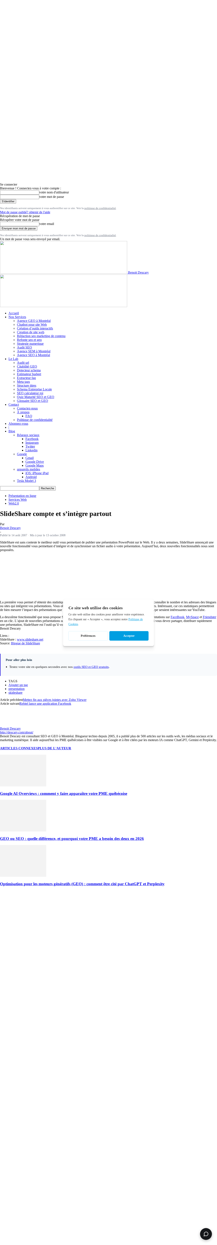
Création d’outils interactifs (35, 328)
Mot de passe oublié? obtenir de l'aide (25, 212)
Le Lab (13, 359)
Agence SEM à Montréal (33, 351)
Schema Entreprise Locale (34, 389)
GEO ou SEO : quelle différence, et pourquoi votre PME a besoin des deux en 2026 (72, 838)
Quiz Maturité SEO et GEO (35, 397)
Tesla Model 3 (26, 481)
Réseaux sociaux (28, 435)
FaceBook (177, 617)
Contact (13, 404)
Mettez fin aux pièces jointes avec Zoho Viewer (54, 700)
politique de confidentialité (100, 208)
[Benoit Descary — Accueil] (63, 306)
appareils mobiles (28, 469)
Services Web (17, 499)
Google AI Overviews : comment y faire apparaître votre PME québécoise (63, 793)
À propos (23, 412)
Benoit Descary (10, 528)
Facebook (32, 439)
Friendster (209, 617)
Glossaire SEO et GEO (32, 401)
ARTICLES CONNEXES (19, 748)
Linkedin (31, 450)
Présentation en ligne (22, 496)
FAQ (28, 416)
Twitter (30, 446)
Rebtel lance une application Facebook (45, 703)
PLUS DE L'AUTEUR (54, 748)
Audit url (23, 362)
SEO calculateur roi (30, 393)
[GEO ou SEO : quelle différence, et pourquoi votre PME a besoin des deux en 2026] (23, 830)
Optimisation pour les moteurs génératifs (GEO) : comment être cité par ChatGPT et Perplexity (82, 884)
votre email (46, 224)
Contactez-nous (27, 408)
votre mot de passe (51, 197)
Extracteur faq (26, 378)
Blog (11, 431)
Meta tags (23, 381)
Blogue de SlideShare (25, 643)
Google (22, 454)
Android (31, 477)
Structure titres (26, 385)
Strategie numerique (30, 343)
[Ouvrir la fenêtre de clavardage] (206, 1234)
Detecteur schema (29, 370)
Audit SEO (24, 347)
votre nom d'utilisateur (54, 192)
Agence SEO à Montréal (33, 355)
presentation (16, 689)
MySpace (192, 617)
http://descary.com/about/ (16, 732)
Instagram (32, 442)
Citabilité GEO (27, 366)
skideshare (15, 692)
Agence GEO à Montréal (34, 321)
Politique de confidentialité (35, 420)
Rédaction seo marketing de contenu (41, 336)
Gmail (29, 458)
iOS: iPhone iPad (37, 473)
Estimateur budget (29, 374)
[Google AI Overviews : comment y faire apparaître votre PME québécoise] (23, 785)
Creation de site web (30, 332)
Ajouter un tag (18, 685)
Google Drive (34, 461)
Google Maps (34, 465)
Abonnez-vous (18, 423)
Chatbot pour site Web (32, 324)
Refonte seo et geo (29, 340)
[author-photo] (10, 725)
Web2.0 (13, 503)
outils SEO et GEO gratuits (91, 667)
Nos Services (17, 317)
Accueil (13, 313)
